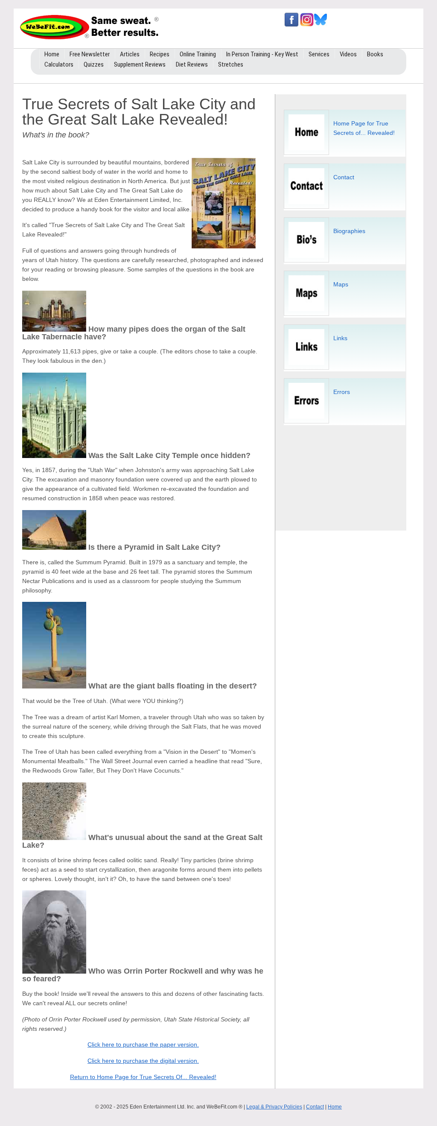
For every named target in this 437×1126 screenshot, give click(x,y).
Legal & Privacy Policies (274, 1107)
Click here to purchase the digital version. (143, 1060)
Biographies (349, 231)
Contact (343, 177)
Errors (341, 391)
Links (340, 338)
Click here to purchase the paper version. (143, 1044)
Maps (340, 284)
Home (335, 1107)
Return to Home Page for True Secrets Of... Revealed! (143, 1076)
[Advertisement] (345, 474)
